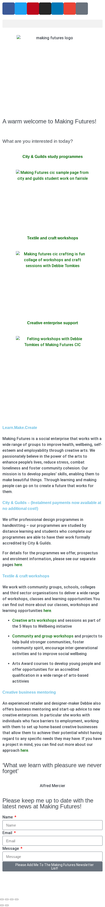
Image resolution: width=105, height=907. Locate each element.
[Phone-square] (82, 8)
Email (7, 832)
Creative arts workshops (34, 620)
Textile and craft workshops (52, 238)
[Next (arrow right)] (7, 905)
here (18, 564)
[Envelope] (69, 8)
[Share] (12, 899)
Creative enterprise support (52, 323)
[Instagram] (45, 8)
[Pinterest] (33, 8)
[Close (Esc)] (17, 899)
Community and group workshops (43, 636)
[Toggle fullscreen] (7, 899)
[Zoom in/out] (2, 899)
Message (11, 848)
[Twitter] (21, 8)
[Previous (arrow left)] (2, 905)
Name (8, 817)
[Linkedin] (57, 8)
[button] (52, 24)
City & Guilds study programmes (52, 157)
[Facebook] (8, 8)
